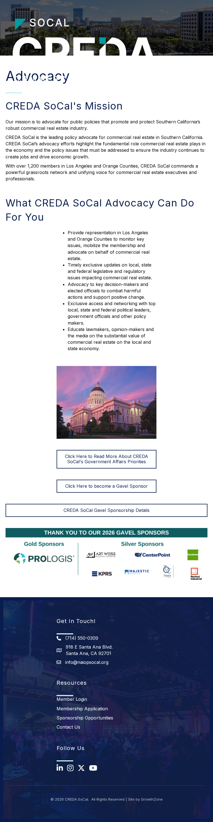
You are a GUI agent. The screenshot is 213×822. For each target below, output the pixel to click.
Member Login (72, 699)
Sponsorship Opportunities (85, 718)
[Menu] (200, 60)
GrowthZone (152, 799)
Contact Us (68, 727)
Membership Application (82, 708)
